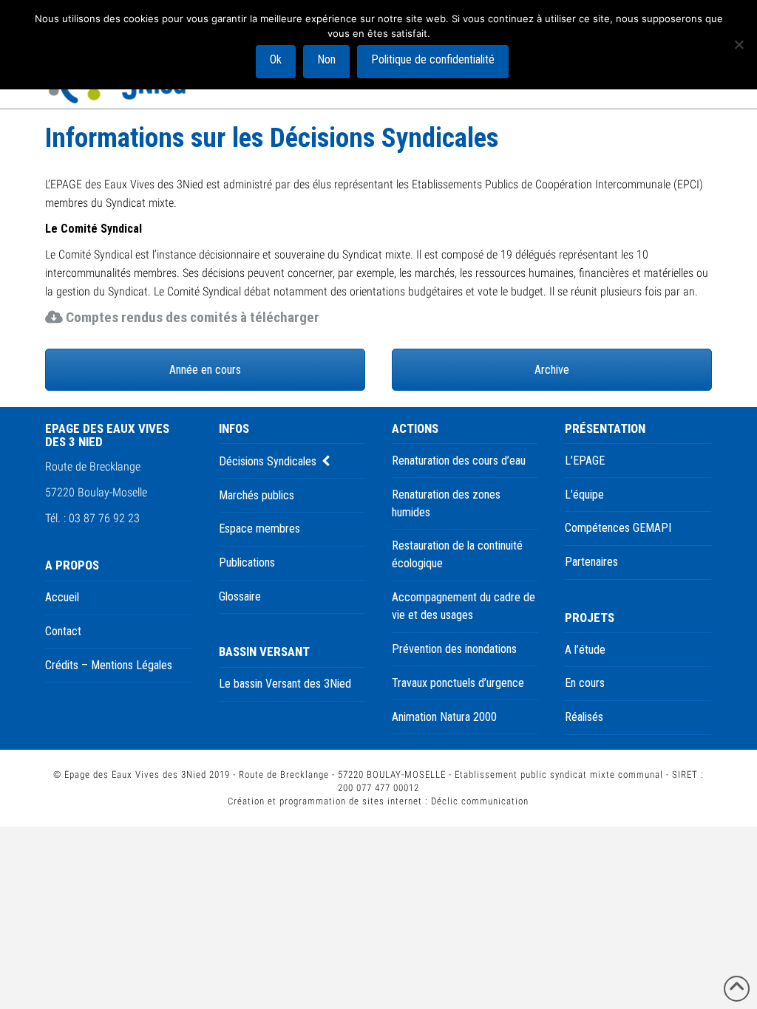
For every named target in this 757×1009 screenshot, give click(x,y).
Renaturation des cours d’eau (459, 461)
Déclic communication (480, 801)
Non (326, 59)
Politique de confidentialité (433, 59)
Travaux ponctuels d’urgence (458, 683)
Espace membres (259, 528)
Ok (276, 59)
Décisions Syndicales (267, 461)
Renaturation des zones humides (446, 503)
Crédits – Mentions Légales (108, 665)
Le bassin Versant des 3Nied (285, 684)
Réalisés (584, 717)
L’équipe (584, 495)
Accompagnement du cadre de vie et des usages (463, 606)
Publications (247, 562)
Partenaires (591, 562)
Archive (551, 370)
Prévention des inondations (454, 649)
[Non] (738, 44)
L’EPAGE (585, 461)
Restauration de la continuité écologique (457, 554)
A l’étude (585, 650)
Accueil (62, 597)
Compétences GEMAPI (618, 528)
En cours (585, 683)
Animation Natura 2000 (444, 717)
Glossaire (240, 596)
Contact (63, 631)
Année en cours (205, 370)
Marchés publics (256, 495)
